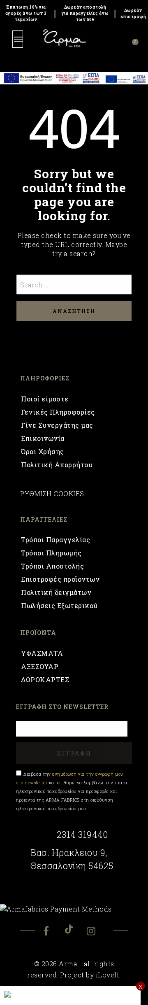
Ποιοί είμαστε (45, 398)
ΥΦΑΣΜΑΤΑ (42, 653)
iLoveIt (108, 974)
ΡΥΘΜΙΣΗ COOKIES (52, 493)
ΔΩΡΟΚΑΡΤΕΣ (45, 679)
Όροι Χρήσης (42, 451)
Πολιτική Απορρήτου (56, 464)
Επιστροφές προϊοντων (60, 579)
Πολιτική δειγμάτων (56, 592)
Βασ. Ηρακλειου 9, (68, 852)
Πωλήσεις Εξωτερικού (59, 605)
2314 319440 (82, 834)
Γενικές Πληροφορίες (58, 412)
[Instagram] (96, 932)
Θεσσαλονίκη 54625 (71, 866)
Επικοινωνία (43, 438)
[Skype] (74, 929)
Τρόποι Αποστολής (52, 566)
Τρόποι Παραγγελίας (55, 539)
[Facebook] (52, 932)
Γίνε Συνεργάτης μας (57, 425)
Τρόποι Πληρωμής (51, 552)
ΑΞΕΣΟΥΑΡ (39, 666)
